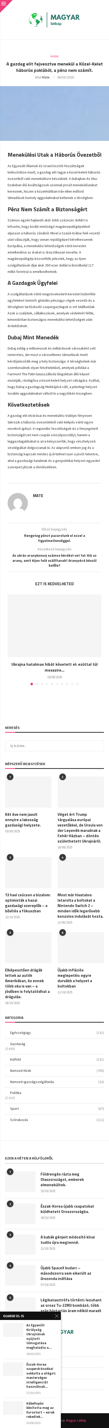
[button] (12, 639)
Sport (57, 1108)
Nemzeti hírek (57, 1070)
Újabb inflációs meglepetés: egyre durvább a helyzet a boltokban (75, 978)
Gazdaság (17, 1044)
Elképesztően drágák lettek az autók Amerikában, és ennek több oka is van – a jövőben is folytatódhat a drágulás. (27, 983)
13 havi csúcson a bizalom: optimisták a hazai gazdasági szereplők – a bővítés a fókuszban (27, 903)
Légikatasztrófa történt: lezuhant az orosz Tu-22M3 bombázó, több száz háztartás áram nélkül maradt (71, 1305)
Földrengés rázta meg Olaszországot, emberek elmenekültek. (62, 1179)
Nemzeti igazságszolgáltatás (57, 1081)
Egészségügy (57, 1032)
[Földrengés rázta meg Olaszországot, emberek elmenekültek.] (20, 1181)
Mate (46, 77)
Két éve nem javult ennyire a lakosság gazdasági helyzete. (23, 820)
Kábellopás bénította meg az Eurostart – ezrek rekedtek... (40, 1410)
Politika (15, 1092)
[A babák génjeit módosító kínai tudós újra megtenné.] (20, 1244)
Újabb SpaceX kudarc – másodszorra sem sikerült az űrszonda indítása (66, 1273)
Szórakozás (57, 1119)
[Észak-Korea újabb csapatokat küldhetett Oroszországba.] (20, 1214)
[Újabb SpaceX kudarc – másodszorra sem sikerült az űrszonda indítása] (20, 1275)
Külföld (57, 1059)
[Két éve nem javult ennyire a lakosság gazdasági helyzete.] (28, 792)
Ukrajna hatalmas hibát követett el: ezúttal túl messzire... (54, 667)
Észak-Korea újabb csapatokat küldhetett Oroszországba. (67, 1209)
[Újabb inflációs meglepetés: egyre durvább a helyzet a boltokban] (81, 947)
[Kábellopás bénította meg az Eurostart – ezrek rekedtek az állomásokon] (13, 1408)
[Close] (6, 6)
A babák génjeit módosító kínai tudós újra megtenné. (68, 1239)
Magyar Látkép (76, 1420)
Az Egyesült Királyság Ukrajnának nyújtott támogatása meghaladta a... (39, 1336)
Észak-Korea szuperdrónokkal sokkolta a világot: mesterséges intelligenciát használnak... (41, 1375)
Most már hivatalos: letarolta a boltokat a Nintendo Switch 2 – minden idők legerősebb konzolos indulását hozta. (80, 905)
